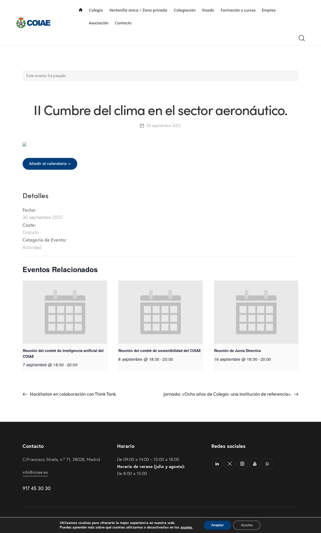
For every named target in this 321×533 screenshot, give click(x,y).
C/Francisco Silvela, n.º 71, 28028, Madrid (61, 459)
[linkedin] (217, 463)
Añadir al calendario (48, 163)
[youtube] (254, 463)
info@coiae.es (35, 472)
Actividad (32, 247)
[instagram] (242, 463)
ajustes (186, 527)
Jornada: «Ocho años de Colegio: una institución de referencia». (228, 394)
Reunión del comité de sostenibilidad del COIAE (159, 350)
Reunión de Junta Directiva (237, 350)
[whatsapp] (267, 463)
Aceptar (217, 525)
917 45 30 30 (36, 488)
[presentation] (65, 312)
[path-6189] (229, 463)
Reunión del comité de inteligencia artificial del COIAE (63, 353)
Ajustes (247, 525)
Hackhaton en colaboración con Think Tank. (73, 394)
